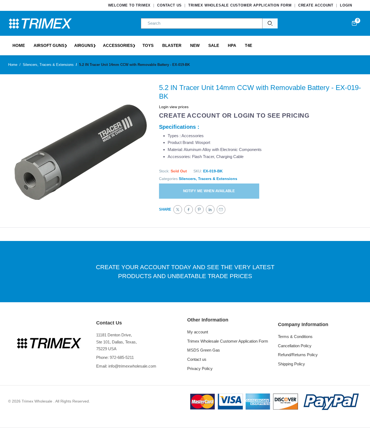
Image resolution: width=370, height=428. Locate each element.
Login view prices (174, 107)
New (195, 45)
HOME (18, 45)
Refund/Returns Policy (298, 354)
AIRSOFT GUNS (49, 45)
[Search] (270, 23)
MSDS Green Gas (203, 350)
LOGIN (346, 5)
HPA (232, 45)
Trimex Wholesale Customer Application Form (227, 341)
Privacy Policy (200, 368)
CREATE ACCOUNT (315, 5)
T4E (248, 45)
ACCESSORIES (118, 45)
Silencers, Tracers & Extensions (208, 178)
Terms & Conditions (295, 336)
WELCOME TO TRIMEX (129, 5)
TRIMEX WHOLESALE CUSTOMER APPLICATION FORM (240, 5)
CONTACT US (169, 5)
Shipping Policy (291, 364)
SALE (213, 45)
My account (197, 332)
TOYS (148, 45)
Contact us (196, 359)
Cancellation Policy (294, 345)
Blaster (171, 45)
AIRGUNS (83, 45)
